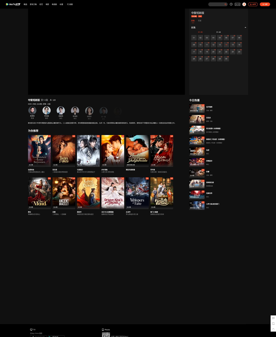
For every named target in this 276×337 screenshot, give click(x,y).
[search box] (225, 4)
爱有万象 (33, 4)
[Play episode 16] (239, 44)
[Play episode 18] (200, 51)
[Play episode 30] (226, 58)
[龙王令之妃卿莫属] (112, 193)
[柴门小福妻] (161, 193)
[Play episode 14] (226, 44)
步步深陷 (104, 169)
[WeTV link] (13, 4)
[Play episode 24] (239, 51)
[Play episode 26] (200, 58)
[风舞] (64, 193)
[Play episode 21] (220, 51)
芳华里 (152, 169)
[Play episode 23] (232, 51)
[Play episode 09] (194, 44)
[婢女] (39, 193)
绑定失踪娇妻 (130, 169)
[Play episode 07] (232, 37)
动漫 (61, 4)
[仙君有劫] (39, 151)
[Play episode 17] (194, 51)
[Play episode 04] (213, 37)
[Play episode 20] (213, 51)
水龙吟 (128, 212)
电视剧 (54, 4)
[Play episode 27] (207, 58)
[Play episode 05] (220, 37)
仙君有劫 (31, 169)
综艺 (41, 4)
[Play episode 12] (213, 44)
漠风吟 (79, 212)
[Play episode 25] (194, 58)
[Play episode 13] (220, 44)
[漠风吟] (88, 193)
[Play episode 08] (239, 37)
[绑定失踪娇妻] (137, 151)
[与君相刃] (88, 151)
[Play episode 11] (207, 44)
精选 (25, 4)
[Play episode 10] (200, 44)
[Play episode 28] (213, 58)
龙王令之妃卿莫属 (107, 212)
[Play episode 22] (226, 51)
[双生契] (64, 151)
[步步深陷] (112, 151)
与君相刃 (80, 169)
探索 (71, 4)
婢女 (29, 212)
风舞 (54, 212)
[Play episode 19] (207, 51)
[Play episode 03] (207, 37)
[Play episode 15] (232, 44)
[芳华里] (161, 151)
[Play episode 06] (226, 37)
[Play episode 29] (220, 58)
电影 (47, 4)
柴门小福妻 (154, 212)
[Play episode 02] (200, 37)
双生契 (55, 169)
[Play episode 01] (194, 37)
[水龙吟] (137, 193)
